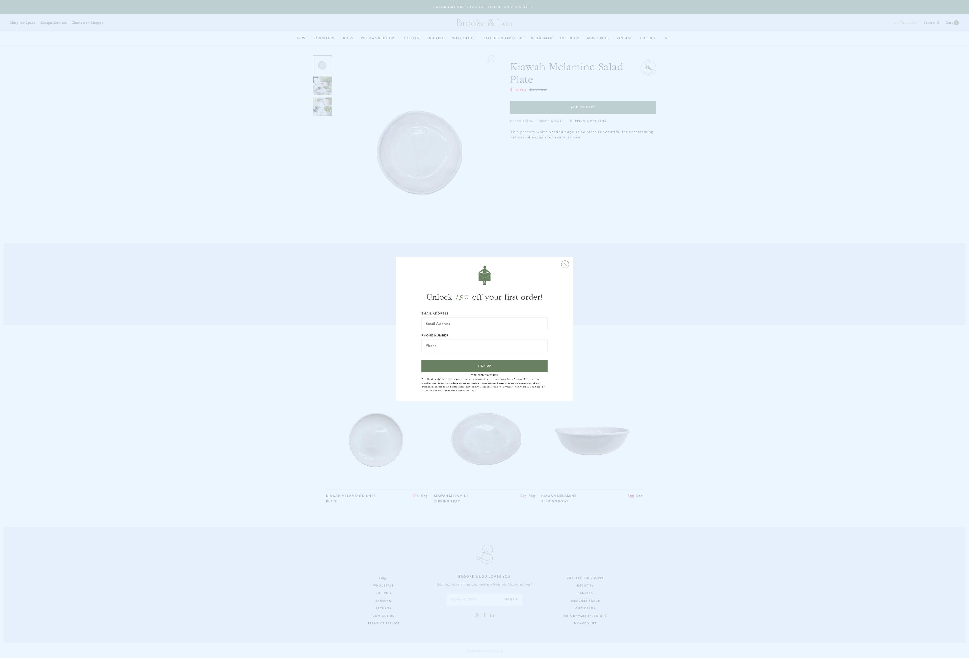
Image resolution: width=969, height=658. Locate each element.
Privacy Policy (465, 390)
